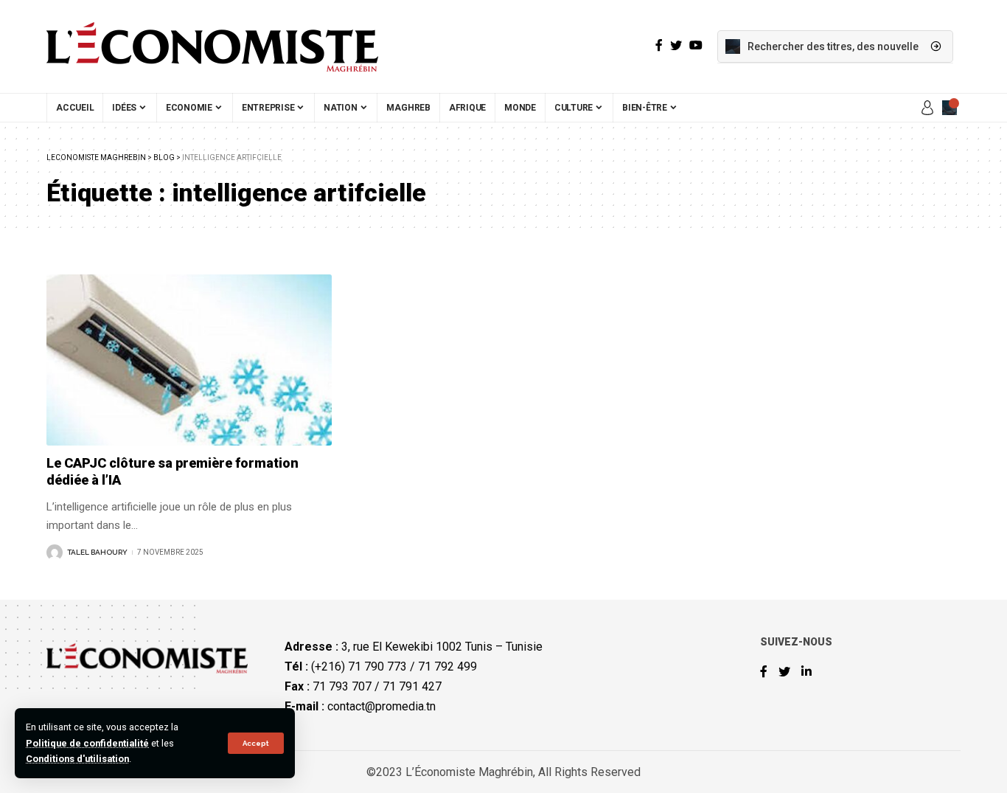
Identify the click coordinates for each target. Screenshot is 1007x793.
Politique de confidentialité (87, 743)
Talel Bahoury (97, 552)
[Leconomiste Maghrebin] (212, 46)
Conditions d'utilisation (77, 758)
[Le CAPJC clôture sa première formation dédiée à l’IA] (189, 360)
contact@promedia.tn (381, 706)
